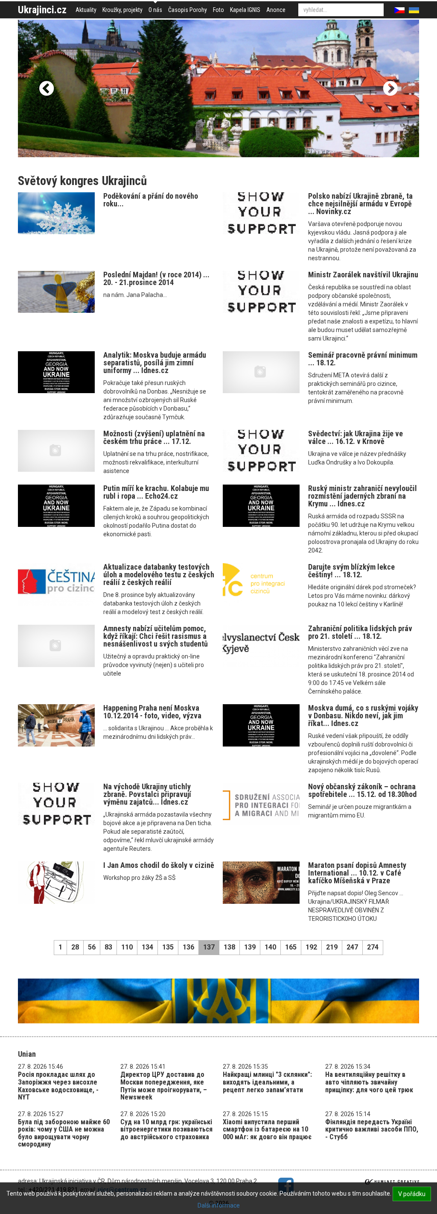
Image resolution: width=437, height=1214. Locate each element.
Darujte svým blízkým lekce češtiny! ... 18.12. (351, 570)
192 (311, 947)
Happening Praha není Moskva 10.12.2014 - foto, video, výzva (152, 711)
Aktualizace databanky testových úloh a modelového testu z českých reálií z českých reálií (158, 574)
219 (332, 947)
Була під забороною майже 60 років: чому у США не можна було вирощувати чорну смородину (64, 1133)
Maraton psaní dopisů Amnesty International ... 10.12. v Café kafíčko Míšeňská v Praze (357, 873)
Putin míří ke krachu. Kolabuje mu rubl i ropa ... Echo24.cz (156, 492)
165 (291, 947)
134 (147, 947)
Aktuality (86, 9)
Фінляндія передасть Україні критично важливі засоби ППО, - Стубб (371, 1129)
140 (270, 947)
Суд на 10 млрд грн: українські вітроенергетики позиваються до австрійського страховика (166, 1129)
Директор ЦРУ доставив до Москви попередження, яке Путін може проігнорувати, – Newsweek (163, 1085)
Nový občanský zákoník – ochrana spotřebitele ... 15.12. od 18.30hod (362, 790)
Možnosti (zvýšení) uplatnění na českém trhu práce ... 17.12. (154, 437)
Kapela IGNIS (245, 9)
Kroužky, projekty (122, 9)
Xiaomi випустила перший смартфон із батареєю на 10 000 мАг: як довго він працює (267, 1129)
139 (250, 947)
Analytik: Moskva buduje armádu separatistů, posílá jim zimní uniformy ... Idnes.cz (154, 362)
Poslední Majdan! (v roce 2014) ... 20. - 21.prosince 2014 (156, 278)
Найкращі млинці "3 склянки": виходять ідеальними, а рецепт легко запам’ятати (267, 1081)
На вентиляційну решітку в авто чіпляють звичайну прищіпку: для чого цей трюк (369, 1081)
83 (108, 947)
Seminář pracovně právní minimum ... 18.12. (362, 358)
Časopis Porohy (187, 9)
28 (75, 947)
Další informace (219, 1205)
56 (92, 947)
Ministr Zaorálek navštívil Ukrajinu (363, 274)
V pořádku (411, 1193)
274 (373, 947)
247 (352, 947)
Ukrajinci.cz (42, 10)
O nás (155, 9)
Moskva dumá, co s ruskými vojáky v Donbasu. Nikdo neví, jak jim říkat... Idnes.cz (363, 715)
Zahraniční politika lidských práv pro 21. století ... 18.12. (360, 632)
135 (168, 947)
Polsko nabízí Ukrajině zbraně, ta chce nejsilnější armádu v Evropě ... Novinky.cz (360, 203)
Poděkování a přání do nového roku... (150, 199)
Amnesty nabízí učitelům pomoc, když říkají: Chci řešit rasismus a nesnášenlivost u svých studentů (155, 636)
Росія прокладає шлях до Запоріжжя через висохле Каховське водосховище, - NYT (58, 1085)
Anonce (276, 9)
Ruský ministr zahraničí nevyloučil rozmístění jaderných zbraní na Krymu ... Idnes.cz (362, 496)
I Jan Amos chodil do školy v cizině (158, 865)
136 (188, 947)
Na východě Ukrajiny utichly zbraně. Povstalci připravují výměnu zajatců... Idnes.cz (147, 794)
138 (229, 947)
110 (127, 947)
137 (209, 947)
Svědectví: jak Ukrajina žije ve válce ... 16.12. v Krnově (355, 437)
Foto (218, 9)
